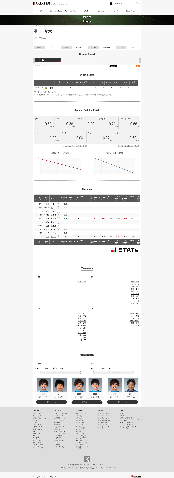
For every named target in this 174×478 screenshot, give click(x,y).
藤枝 (47, 211)
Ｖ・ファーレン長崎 (38, 448)
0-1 (54, 222)
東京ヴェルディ (37, 424)
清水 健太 (82, 282)
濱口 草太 (82, 333)
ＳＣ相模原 (79, 419)
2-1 (54, 204)
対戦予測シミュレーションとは (128, 426)
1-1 (54, 208)
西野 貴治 (135, 282)
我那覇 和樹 (134, 313)
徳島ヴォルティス (59, 440)
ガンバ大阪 (36, 437)
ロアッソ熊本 (79, 444)
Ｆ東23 (46, 229)
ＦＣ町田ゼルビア (37, 426)
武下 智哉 (135, 303)
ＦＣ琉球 (78, 448)
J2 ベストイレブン (103, 422)
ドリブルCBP (116, 198)
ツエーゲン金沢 (80, 424)
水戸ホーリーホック (38, 415)
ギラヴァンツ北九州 (81, 442)
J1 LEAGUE (36, 410)
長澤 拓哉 (135, 291)
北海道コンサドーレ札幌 (61, 413)
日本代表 (122, 415)
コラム (121, 413)
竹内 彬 (136, 301)
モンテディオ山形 (59, 420)
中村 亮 (82, 340)
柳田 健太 (135, 296)
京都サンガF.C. (37, 435)
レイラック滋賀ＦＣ (81, 428)
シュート (100, 82)
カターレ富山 (58, 435)
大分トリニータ (58, 446)
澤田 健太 (82, 330)
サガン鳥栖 (57, 444)
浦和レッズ (36, 417)
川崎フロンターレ (37, 428)
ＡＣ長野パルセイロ (81, 422)
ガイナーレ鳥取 (80, 433)
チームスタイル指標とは (126, 424)
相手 (46, 198)
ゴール (92, 82)
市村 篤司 (135, 294)
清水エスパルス (37, 431)
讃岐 (51, 88)
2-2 (54, 215)
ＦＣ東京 (35, 422)
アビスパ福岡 (36, 446)
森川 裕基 (135, 316)
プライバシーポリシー (86, 465)
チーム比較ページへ (60, 372)
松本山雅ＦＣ (79, 420)
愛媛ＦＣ (78, 439)
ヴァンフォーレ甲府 (59, 431)
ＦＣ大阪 (78, 430)
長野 (47, 226)
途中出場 (75, 82)
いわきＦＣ (57, 422)
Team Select (130, 11)
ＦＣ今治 (56, 442)
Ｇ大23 (46, 215)
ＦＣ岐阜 (78, 426)
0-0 (54, 226)
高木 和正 (82, 318)
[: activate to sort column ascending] (39, 83)
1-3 (54, 229)
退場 (133, 82)
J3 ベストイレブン (103, 428)
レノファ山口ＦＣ (81, 435)
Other (121, 410)
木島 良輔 (135, 326)
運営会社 (95, 465)
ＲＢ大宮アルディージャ (61, 426)
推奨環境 (76, 465)
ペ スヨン (135, 284)
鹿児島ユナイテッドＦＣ (82, 446)
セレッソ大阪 (36, 439)
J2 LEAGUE (57, 410)
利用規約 (70, 465)
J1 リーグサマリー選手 (104, 415)
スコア (53, 198)
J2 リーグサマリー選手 (104, 420)
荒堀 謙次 (135, 287)
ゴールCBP (138, 198)
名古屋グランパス (37, 433)
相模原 (46, 208)
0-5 (54, 219)
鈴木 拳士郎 (81, 326)
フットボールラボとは (126, 417)
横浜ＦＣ (56, 428)
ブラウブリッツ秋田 (59, 419)
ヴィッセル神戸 (37, 440)
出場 (58, 82)
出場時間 (83, 82)
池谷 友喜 (82, 323)
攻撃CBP (94, 198)
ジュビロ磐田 (58, 437)
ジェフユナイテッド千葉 (39, 419)
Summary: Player (71, 11)
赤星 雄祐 (82, 316)
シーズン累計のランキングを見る (128, 146)
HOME (41, 11)
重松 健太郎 (134, 321)
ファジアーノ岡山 (37, 442)
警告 (125, 82)
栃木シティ (57, 424)
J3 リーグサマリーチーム (105, 424)
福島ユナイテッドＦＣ (82, 413)
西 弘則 (82, 328)
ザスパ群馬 (79, 417)
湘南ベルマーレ (58, 430)
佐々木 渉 (82, 321)
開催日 (40, 198)
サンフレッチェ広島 (38, 444)
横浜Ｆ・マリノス (37, 430)
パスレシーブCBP (123, 198)
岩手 (47, 237)
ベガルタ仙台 (58, 417)
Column (101, 11)
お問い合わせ (102, 465)
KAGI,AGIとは (123, 420)
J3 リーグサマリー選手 (104, 426)
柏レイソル (36, 420)
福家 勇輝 (135, 323)
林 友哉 (82, 335)
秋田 (47, 219)
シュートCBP (131, 198)
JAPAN (85, 11)
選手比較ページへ (113, 372)
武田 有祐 (135, 299)
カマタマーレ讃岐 (81, 437)
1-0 (54, 233)
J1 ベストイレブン (103, 417)
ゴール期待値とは (124, 428)
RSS (138, 66)
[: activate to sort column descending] (36, 83)
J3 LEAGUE (79, 410)
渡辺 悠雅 (82, 338)
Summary (100, 410)
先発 (66, 82)
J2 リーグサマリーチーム (105, 419)
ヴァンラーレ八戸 (59, 415)
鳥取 (47, 222)
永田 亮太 (82, 313)
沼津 (47, 204)
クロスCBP (109, 198)
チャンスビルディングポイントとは (74, 146)
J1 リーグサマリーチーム (105, 413)
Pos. (70, 198)
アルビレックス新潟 (59, 433)
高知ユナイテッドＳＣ (82, 440)
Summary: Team (56, 11)
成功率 (108, 82)
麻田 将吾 (135, 289)
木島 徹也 (135, 318)
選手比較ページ (51, 402)
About (116, 11)
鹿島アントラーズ (37, 413)
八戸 (47, 233)
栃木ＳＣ (78, 415)
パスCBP (101, 198)
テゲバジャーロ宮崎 (59, 448)
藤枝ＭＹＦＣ (58, 439)
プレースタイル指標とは (126, 422)
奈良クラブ (79, 431)
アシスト (117, 82)
